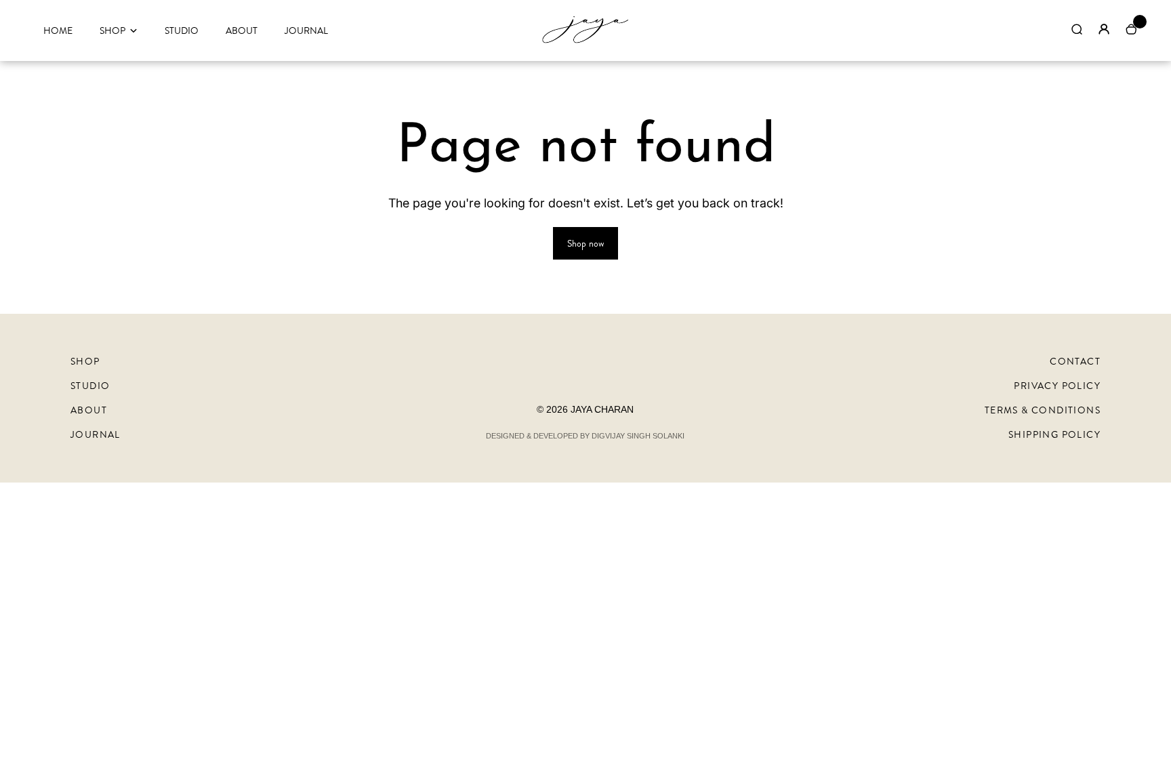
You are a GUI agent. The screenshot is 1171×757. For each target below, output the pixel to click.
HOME (58, 30)
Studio (90, 385)
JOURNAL (306, 30)
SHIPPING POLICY (1054, 434)
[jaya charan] (585, 42)
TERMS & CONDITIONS (1043, 410)
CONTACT (1075, 361)
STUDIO (182, 30)
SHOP (112, 30)
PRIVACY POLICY (1057, 385)
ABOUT (242, 30)
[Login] (1104, 29)
